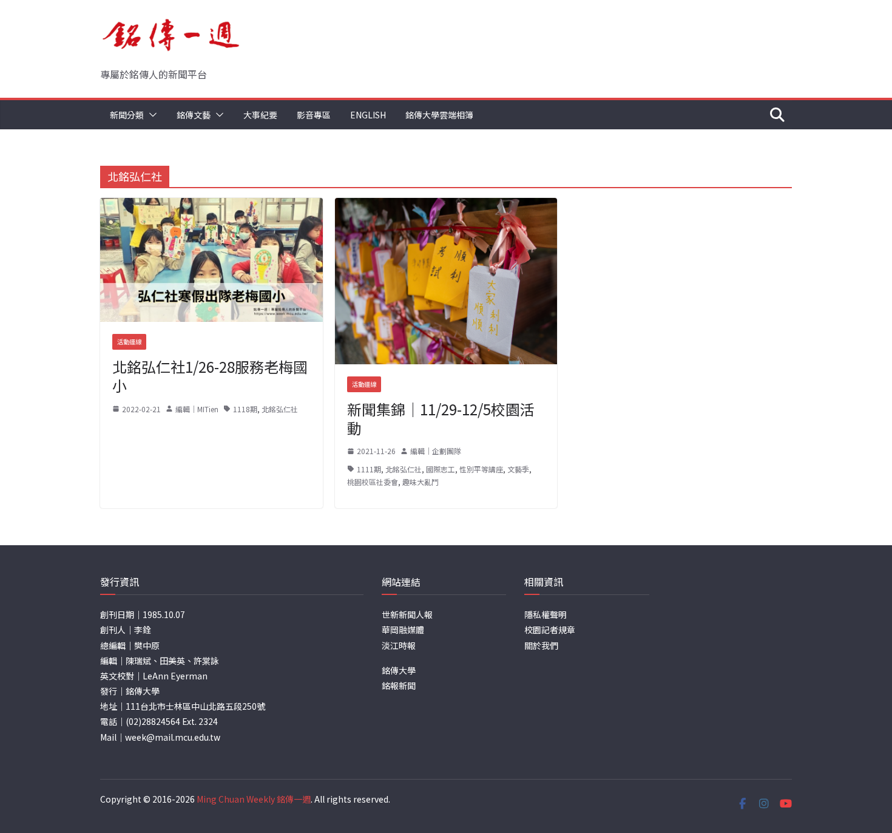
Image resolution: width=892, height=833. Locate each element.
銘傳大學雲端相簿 (439, 115)
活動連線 (129, 341)
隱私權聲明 (545, 614)
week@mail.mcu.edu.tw (172, 737)
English (368, 115)
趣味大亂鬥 (420, 482)
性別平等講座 (481, 469)
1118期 (245, 409)
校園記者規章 (549, 630)
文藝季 (518, 469)
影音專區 (314, 115)
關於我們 (541, 645)
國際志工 (440, 469)
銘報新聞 (399, 685)
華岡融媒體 (403, 630)
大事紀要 (260, 115)
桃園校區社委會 (372, 482)
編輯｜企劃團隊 (435, 451)
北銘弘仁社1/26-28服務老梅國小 (210, 376)
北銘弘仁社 (280, 409)
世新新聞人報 (407, 614)
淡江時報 (399, 645)
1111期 (369, 469)
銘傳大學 (399, 670)
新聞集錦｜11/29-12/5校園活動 (441, 418)
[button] (150, 114)
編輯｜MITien (196, 409)
